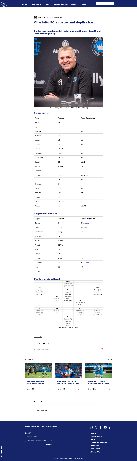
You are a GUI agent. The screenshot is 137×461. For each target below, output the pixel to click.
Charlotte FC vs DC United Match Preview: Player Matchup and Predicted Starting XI (98, 382)
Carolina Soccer (98, 443)
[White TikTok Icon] (110, 427)
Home (93, 433)
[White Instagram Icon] (91, 427)
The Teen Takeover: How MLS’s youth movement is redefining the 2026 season (37, 382)
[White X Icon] (96, 427)
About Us (95, 452)
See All (110, 359)
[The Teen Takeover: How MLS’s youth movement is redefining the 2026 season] (38, 370)
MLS (92, 439)
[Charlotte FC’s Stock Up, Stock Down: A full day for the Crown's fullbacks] (68, 370)
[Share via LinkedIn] (44, 343)
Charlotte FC (38, 337)
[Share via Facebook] (35, 343)
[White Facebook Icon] (100, 427)
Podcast (94, 446)
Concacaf (95, 449)
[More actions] (102, 17)
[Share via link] (48, 343)
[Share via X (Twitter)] (39, 343)
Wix (82, 458)
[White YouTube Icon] (105, 427)
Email (28, 433)
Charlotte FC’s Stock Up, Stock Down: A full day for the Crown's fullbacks (67, 382)
